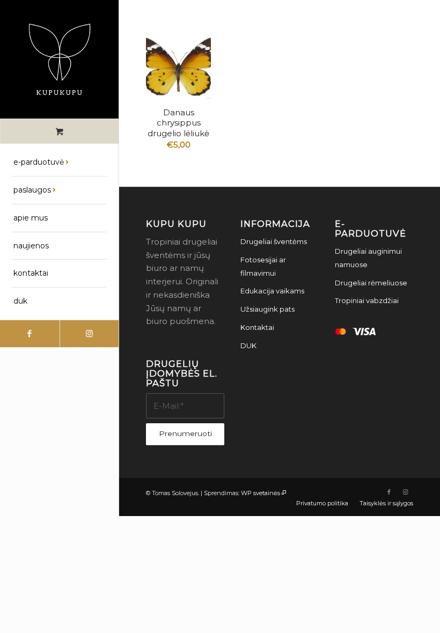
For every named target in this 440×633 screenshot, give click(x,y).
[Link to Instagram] (89, 333)
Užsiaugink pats (267, 309)
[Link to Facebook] (30, 333)
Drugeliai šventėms (273, 241)
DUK (248, 345)
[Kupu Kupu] (59, 59)
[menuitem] (59, 162)
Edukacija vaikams (272, 290)
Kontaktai (257, 327)
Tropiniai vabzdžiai (367, 300)
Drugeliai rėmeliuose (371, 282)
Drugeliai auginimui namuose (368, 258)
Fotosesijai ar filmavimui (263, 266)
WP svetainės (260, 493)
